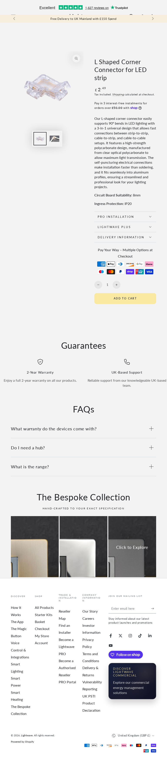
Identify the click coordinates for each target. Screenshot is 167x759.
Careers (88, 618)
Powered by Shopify (22, 741)
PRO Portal (67, 682)
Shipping (118, 94)
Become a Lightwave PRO (66, 646)
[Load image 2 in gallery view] (54, 138)
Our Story (90, 611)
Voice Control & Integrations (20, 650)
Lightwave (27, 735)
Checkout (42, 629)
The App (17, 622)
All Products (44, 607)
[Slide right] (152, 19)
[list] (83, 373)
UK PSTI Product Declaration (91, 703)
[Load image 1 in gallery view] (40, 138)
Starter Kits (43, 615)
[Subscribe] (153, 608)
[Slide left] (14, 19)
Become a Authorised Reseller (67, 668)
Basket (40, 622)
